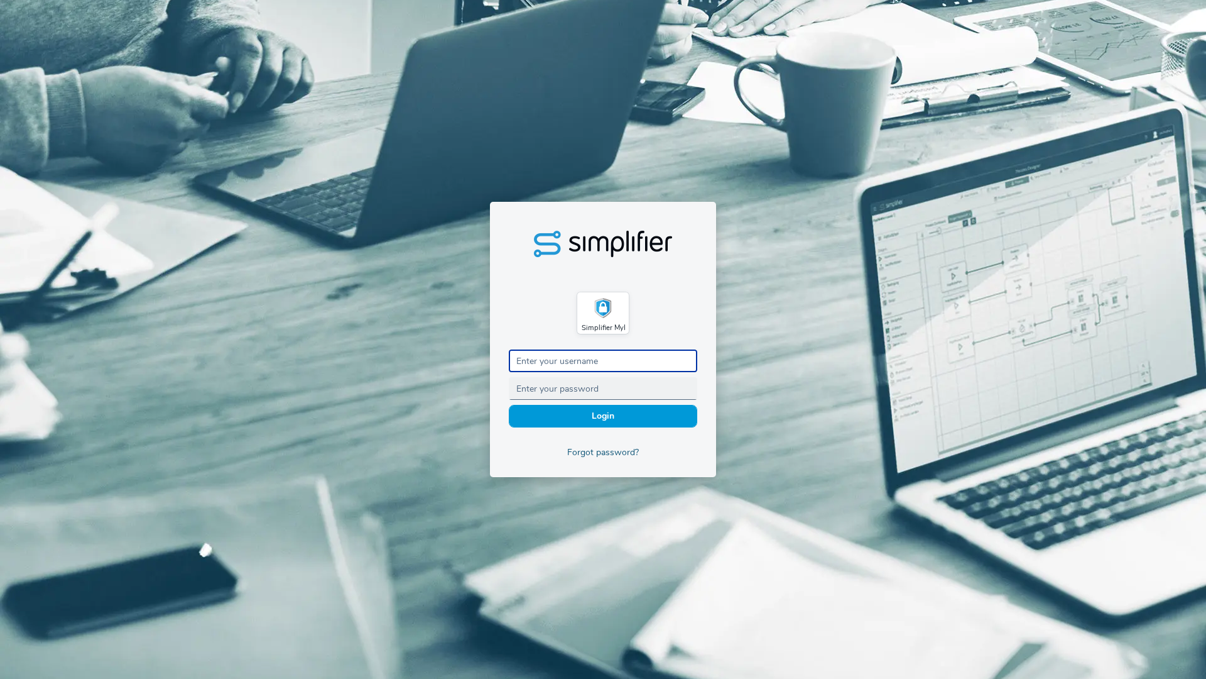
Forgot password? (603, 452)
